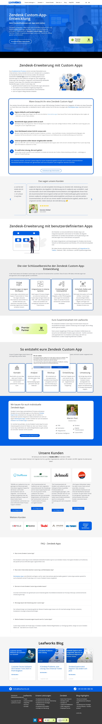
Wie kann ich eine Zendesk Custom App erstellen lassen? (30, 586)
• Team (25, 699)
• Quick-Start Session (66, 699)
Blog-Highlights (82, 695)
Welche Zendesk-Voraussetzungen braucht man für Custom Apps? (33, 619)
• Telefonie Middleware (66, 704)
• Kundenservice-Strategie (42, 703)
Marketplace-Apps (73, 107)
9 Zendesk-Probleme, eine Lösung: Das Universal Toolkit (51, 668)
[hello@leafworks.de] (10, 689)
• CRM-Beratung (40, 704)
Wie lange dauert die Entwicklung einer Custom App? (29, 603)
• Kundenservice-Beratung (42, 699)
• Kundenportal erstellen (42, 706)
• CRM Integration (65, 706)
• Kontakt (25, 706)
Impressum (14, 695)
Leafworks (27, 695)
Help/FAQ (26, 703)
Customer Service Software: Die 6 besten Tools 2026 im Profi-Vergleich (21, 669)
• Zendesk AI (63, 703)
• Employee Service (65, 708)
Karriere (26, 704)
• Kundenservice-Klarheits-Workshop (45, 701)
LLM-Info (78, 713)
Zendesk (63, 695)
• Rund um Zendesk (81, 699)
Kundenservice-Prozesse (19, 71)
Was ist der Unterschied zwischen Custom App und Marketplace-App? (34, 570)
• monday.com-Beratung (42, 708)
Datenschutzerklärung (17, 697)
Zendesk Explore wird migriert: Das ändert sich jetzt (78, 669)
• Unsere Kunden (28, 701)
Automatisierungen (52, 114)
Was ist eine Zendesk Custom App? (24, 553)
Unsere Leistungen (43, 695)
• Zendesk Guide (64, 701)
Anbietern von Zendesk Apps (19, 420)
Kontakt (17, 372)
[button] (10, 199)
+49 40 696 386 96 (85, 689)
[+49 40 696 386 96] (75, 689)
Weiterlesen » (15, 674)
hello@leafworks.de (21, 689)
